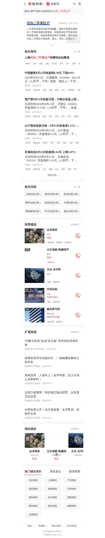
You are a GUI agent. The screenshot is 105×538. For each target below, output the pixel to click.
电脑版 (41, 526)
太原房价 (33, 514)
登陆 (29, 526)
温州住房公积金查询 (54, 202)
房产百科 (35, 11)
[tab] (33, 472)
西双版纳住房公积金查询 (38, 211)
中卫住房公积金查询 (54, 211)
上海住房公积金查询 (35, 194)
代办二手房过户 (61, 11)
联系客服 (71, 526)
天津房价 (71, 489)
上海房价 (52, 480)
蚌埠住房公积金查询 (35, 202)
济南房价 (71, 497)
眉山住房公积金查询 (73, 211)
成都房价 (71, 506)
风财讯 (55, 4)
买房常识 (47, 11)
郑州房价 (33, 497)
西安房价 (33, 506)
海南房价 (52, 489)
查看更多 (75, 224)
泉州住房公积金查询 (54, 194)
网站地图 (56, 526)
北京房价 (33, 480)
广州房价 (71, 480)
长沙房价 (52, 497)
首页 (26, 11)
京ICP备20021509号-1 (52, 531)
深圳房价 (33, 489)
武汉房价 (52, 506)
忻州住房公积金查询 (73, 194)
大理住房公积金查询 (73, 202)
